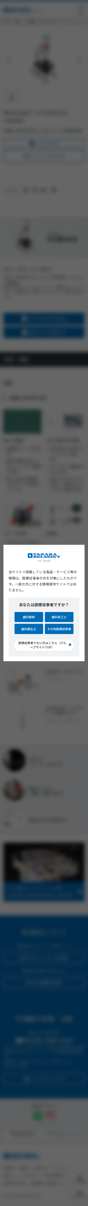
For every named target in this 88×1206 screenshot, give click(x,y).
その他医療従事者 (59, 629)
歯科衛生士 (28, 629)
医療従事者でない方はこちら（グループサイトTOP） (42, 645)
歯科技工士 (59, 617)
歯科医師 (29, 617)
